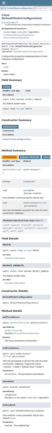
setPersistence (30, 203)
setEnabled (28, 190)
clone (5, 225)
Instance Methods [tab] (29, 157)
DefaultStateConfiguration (20, 8)
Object (13, 49)
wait (5, 231)
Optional (7, 170)
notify (18, 228)
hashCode (7, 228)
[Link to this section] (24, 80)
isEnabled (28, 181)
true (13, 418)
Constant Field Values (15, 258)
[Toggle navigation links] (3, 3)
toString (41, 228)
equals (14, 225)
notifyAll (29, 228)
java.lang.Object (9, 22)
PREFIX (28, 109)
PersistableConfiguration (16, 38)
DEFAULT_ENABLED (33, 99)
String (20, 109)
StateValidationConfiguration (18, 35)
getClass (37, 225)
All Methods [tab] (9, 157)
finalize (25, 225)
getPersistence (30, 170)
